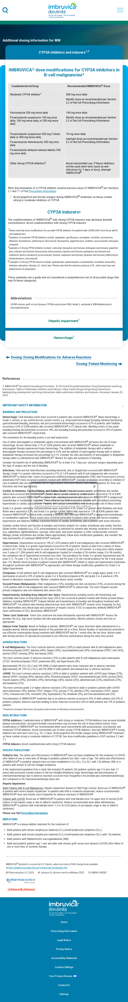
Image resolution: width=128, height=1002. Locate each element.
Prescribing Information (42, 191)
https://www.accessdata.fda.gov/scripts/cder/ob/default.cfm (37, 867)
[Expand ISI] (123, 405)
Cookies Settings (64, 967)
